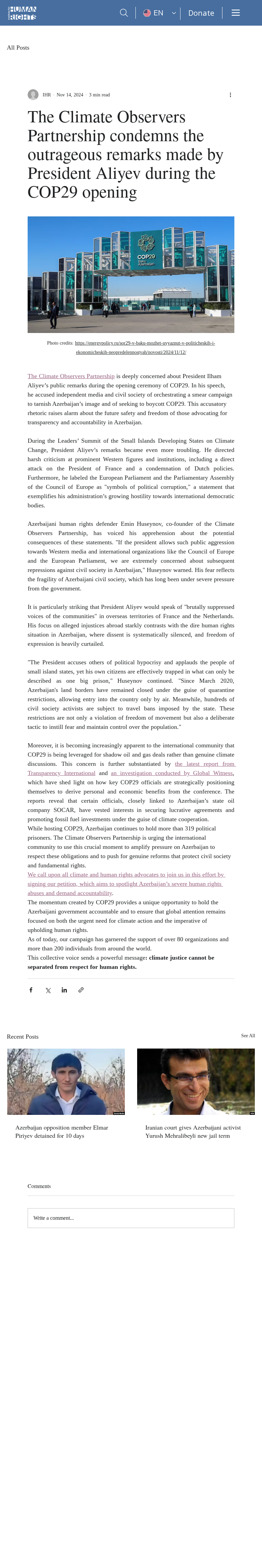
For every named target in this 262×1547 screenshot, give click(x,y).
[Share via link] (81, 990)
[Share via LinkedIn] (64, 990)
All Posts (18, 47)
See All (248, 1035)
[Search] (124, 12)
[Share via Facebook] (31, 990)
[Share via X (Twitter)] (47, 990)
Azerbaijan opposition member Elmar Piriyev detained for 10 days (61, 1131)
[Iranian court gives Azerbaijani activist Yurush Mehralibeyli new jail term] (196, 1082)
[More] (235, 12)
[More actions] (230, 95)
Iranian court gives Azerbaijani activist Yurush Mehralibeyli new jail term (193, 1131)
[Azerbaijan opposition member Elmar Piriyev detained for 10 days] (66, 1082)
